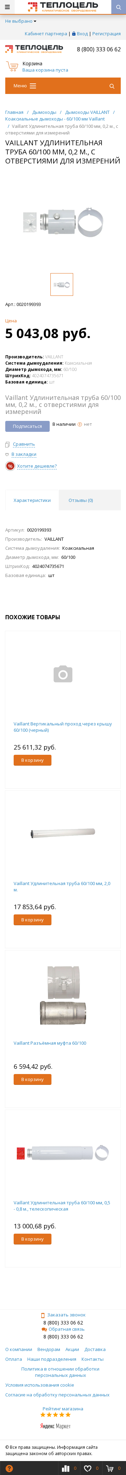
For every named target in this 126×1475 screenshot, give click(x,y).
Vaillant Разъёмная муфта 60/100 (50, 1043)
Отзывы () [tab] (81, 500)
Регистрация (106, 33)
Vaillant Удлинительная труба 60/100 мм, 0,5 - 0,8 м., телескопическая (62, 1205)
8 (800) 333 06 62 (99, 49)
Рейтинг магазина (63, 1408)
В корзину (32, 760)
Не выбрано (19, 21)
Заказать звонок (66, 1315)
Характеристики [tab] (32, 500)
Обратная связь (67, 1329)
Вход (82, 33)
